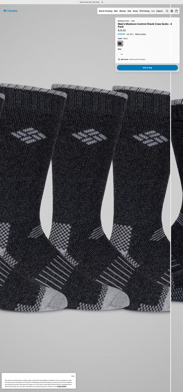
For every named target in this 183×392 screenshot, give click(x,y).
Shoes (135, 11)
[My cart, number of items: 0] (176, 11)
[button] (177, 386)
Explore (159, 11)
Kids (129, 11)
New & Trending (105, 11)
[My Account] (171, 11)
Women (122, 11)
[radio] (120, 43)
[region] (91, 198)
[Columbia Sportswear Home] (10, 10)
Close (72, 376)
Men (116, 11)
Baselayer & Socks (123, 21)
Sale (153, 11)
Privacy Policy (61, 386)
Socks (133, 21)
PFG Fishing (145, 11)
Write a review (140, 34)
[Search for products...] (167, 11)
